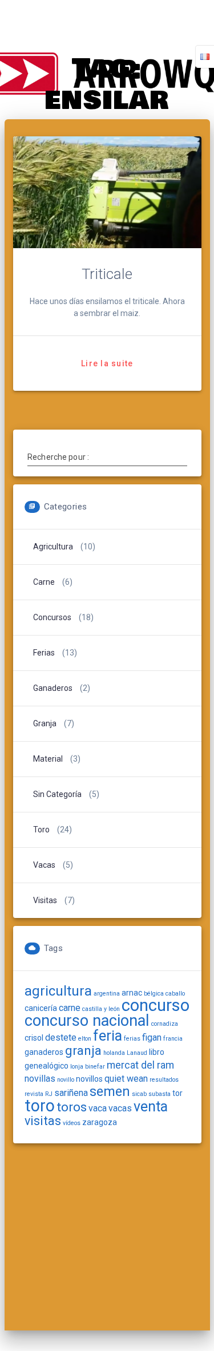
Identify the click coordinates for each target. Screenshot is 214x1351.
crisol (34, 1037)
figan (151, 1037)
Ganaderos (52, 688)
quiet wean (126, 1078)
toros (71, 1107)
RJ (49, 1094)
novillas (40, 1078)
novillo (65, 1079)
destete (60, 1037)
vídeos (71, 1123)
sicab (139, 1094)
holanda (114, 1053)
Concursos (52, 617)
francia (173, 1038)
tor (177, 1093)
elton (84, 1038)
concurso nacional (87, 1021)
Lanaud (137, 1053)
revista (34, 1094)
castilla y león (101, 1009)
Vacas (44, 864)
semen (110, 1091)
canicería (41, 1008)
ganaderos (44, 1052)
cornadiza (164, 1024)
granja (83, 1050)
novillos (89, 1078)
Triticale (107, 273)
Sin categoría (57, 794)
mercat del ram (140, 1065)
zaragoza (99, 1122)
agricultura (58, 991)
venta (151, 1106)
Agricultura (53, 546)
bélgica (154, 993)
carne (44, 581)
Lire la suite (107, 363)
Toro (41, 829)
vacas (120, 1108)
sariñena (71, 1092)
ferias (132, 1038)
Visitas (45, 900)
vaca (97, 1108)
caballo (175, 993)
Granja (44, 723)
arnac (132, 992)
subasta (159, 1094)
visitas (43, 1121)
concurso (155, 1005)
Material (48, 758)
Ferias (44, 652)
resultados (164, 1079)
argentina (107, 993)
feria (107, 1035)
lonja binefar (87, 1066)
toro (40, 1105)
